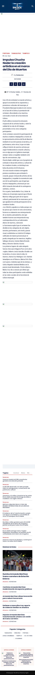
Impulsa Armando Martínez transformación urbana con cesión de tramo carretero (17, 617)
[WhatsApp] (23, 84)
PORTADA (6, 53)
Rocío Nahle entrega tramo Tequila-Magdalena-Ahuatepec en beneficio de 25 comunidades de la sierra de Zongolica (17, 532)
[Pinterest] (19, 84)
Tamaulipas (16, 53)
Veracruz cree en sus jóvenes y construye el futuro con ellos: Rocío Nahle (17, 540)
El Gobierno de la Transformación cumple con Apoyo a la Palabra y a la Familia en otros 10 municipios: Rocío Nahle (16, 514)
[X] (15, 84)
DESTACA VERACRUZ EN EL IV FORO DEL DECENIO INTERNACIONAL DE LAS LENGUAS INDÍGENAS (16, 505)
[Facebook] (11, 84)
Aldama (23, 473)
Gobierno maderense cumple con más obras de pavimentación (9, 663)
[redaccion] (12, 75)
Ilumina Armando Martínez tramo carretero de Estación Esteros (16, 576)
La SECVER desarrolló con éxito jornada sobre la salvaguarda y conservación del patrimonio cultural (16, 488)
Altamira (5, 581)
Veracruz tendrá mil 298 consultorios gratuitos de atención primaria (15, 480)
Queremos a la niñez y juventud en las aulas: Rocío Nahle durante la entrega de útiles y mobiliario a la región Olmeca (17, 497)
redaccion (20, 75)
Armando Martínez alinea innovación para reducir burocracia (17, 597)
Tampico (26, 53)
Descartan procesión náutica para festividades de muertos (26, 662)
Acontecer (16, 473)
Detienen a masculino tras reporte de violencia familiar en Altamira (16, 606)
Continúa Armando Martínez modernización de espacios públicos (17, 588)
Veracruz (6, 477)
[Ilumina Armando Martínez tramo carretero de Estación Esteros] (17, 560)
